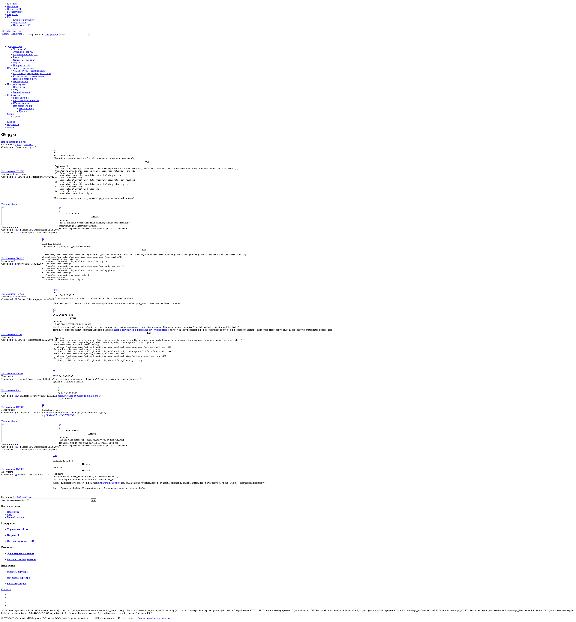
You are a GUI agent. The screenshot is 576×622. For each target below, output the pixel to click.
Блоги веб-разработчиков (26, 100)
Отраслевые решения (24, 60)
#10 (55, 455)
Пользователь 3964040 (12, 258)
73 (16, 379)
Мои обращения (21, 92)
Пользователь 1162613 (12, 407)
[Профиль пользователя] (8, 224)
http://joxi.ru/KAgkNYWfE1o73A (58, 415)
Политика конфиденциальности (154, 618)
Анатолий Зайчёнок (109, 482)
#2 (60, 208)
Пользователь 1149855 (12, 469)
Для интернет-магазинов (20, 553)
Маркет (17, 62)
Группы (23, 111)
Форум (10, 127)
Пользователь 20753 (11, 334)
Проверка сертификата (25, 79)
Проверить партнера (18, 577)
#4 (55, 290)
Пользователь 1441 (11, 390)
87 (16, 176)
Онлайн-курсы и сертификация (29, 70)
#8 (43, 404)
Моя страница (26, 108)
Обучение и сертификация (20, 68)
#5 (54, 309)
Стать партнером (16, 583)
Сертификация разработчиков (28, 76)
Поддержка (19, 87)
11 (16, 474)
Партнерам (12, 6)
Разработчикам (14, 11)
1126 (17, 395)
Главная (11, 121)
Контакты (6, 589)
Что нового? (19, 49)
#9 (60, 425)
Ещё (9, 17)
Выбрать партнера (17, 571)
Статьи (10, 114)
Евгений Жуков (9, 204)
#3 (43, 238)
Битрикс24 (12, 14)
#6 (54, 371)
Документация (14, 46)
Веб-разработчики (22, 106)
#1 (55, 150)
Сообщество (13, 95)
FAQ (15, 89)
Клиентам (12, 3)
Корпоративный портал (25, 54)
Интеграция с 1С (22, 25)
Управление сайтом (23, 52)
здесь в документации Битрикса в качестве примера (140, 329)
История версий (21, 65)
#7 (59, 387)
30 (16, 340)
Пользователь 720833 (12, 373)
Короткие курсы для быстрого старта (32, 73)
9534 (17, 229)
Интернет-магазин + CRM (21, 541)
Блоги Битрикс (20, 97)
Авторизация (51, 34)
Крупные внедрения (23, 20)
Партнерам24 (14, 9)
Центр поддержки (16, 84)
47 (25, 144)
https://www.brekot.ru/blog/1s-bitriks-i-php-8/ (79, 395)
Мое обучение (20, 81)
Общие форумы (21, 103)
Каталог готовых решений (21, 559)
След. (30, 144)
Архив (16, 116)
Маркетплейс (20, 22)
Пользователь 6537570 (12, 171)
